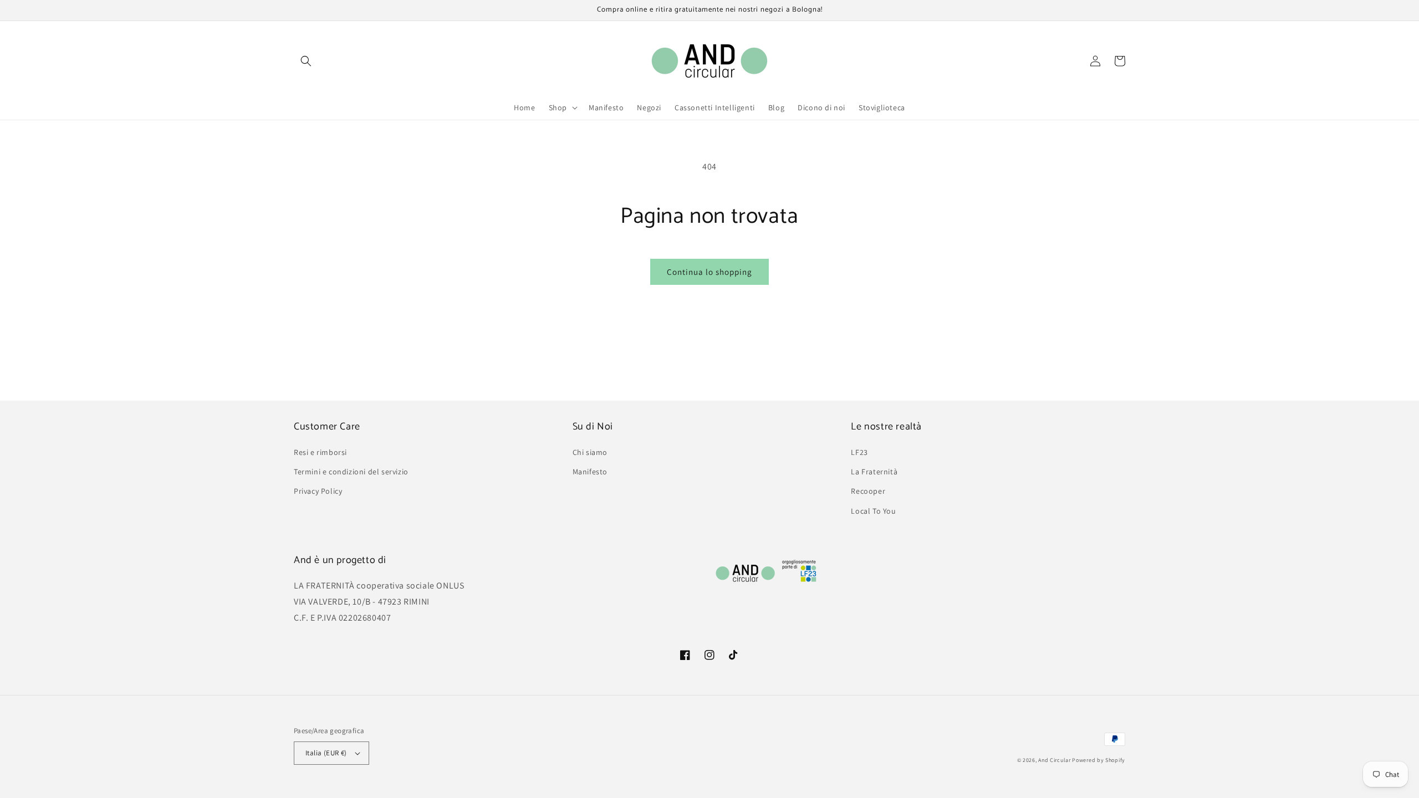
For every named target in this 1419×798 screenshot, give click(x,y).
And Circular (1054, 760)
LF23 (859, 452)
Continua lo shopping (709, 272)
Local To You (873, 511)
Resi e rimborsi (320, 452)
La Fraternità (874, 472)
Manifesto (590, 472)
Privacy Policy (318, 491)
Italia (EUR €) (326, 753)
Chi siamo (590, 452)
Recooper (868, 491)
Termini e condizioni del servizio (351, 472)
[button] (306, 61)
